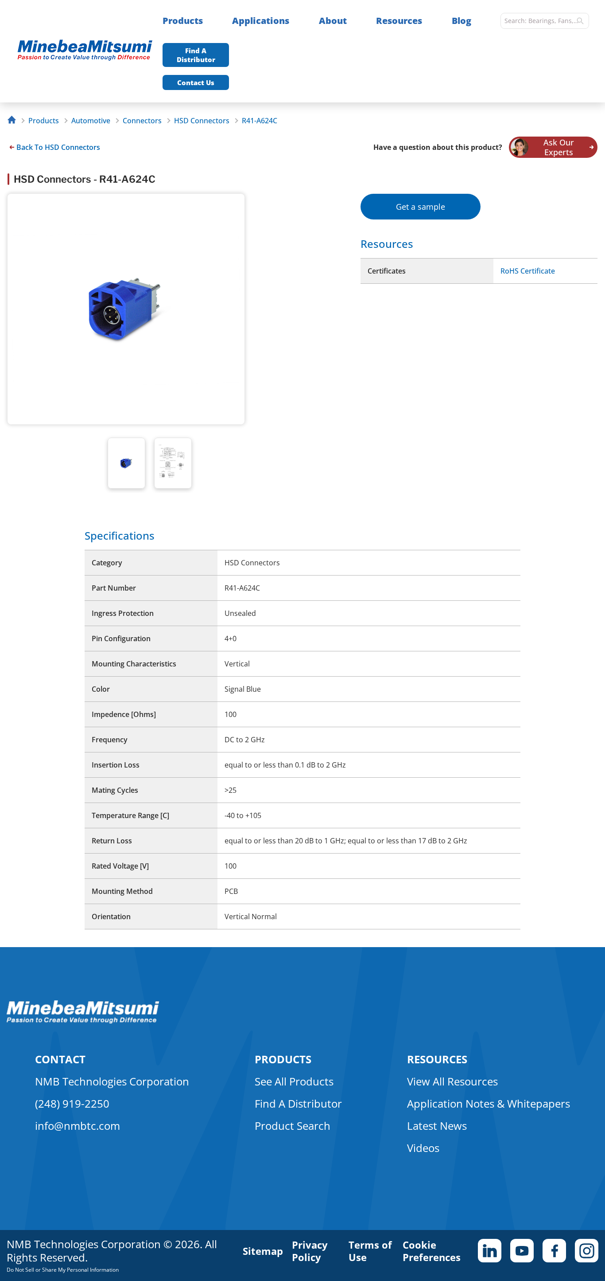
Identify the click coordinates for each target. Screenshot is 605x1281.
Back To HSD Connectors (58, 147)
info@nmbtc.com (77, 1125)
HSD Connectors (201, 120)
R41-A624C (259, 120)
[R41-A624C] (89, 51)
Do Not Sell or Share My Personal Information (63, 1269)
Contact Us (195, 82)
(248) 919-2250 (72, 1103)
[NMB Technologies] (14, 121)
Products (183, 21)
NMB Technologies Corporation (112, 1081)
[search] (580, 21)
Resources (399, 21)
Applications (260, 21)
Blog (461, 21)
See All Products (294, 1081)
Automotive (90, 120)
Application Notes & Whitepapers (488, 1103)
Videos (423, 1147)
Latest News (437, 1125)
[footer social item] (489, 1250)
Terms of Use (370, 1250)
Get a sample (420, 206)
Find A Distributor (196, 55)
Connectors (142, 120)
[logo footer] (83, 1021)
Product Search (292, 1125)
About (333, 21)
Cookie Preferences (432, 1250)
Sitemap (263, 1251)
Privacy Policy (310, 1250)
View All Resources (452, 1081)
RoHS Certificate (527, 271)
